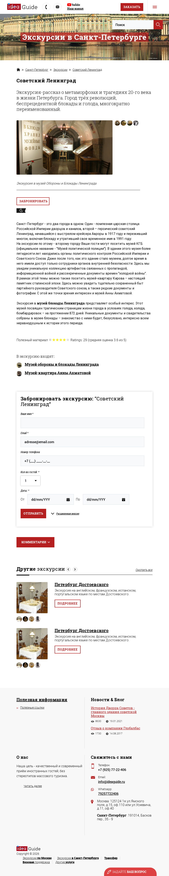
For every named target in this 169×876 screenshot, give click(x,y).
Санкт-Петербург (36, 70)
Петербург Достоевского (82, 584)
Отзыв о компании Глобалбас (115, 728)
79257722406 (108, 793)
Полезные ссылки (32, 707)
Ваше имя (27, 413)
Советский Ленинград (87, 70)
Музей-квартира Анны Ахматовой (58, 373)
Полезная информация (41, 699)
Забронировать (33, 201)
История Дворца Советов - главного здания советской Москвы (114, 712)
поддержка (36, 862)
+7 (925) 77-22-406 (112, 769)
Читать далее (33, 786)
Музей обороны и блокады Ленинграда (62, 364)
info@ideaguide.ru (111, 781)
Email (24, 432)
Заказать (131, 7)
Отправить (33, 513)
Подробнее (68, 603)
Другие (64, 862)
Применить (158, 24)
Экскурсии (60, 70)
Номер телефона (30, 451)
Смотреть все (144, 569)
